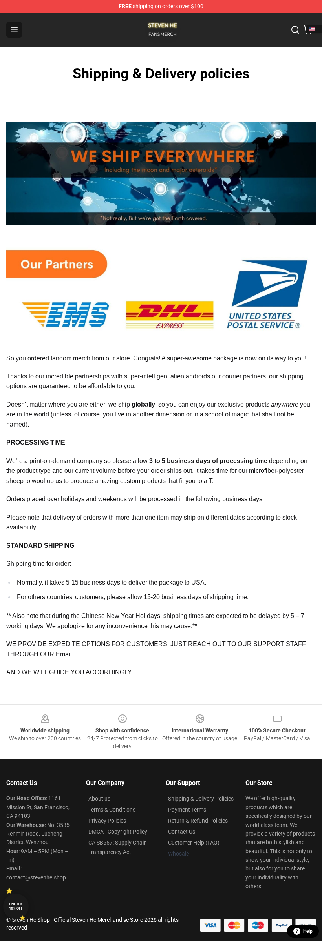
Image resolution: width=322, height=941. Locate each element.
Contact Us (181, 831)
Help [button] (308, 931)
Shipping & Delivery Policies (201, 799)
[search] (295, 30)
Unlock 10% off (16, 906)
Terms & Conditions (111, 810)
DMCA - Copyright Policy (117, 831)
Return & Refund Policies (198, 820)
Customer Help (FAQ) (194, 842)
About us (99, 799)
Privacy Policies (107, 820)
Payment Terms (187, 810)
